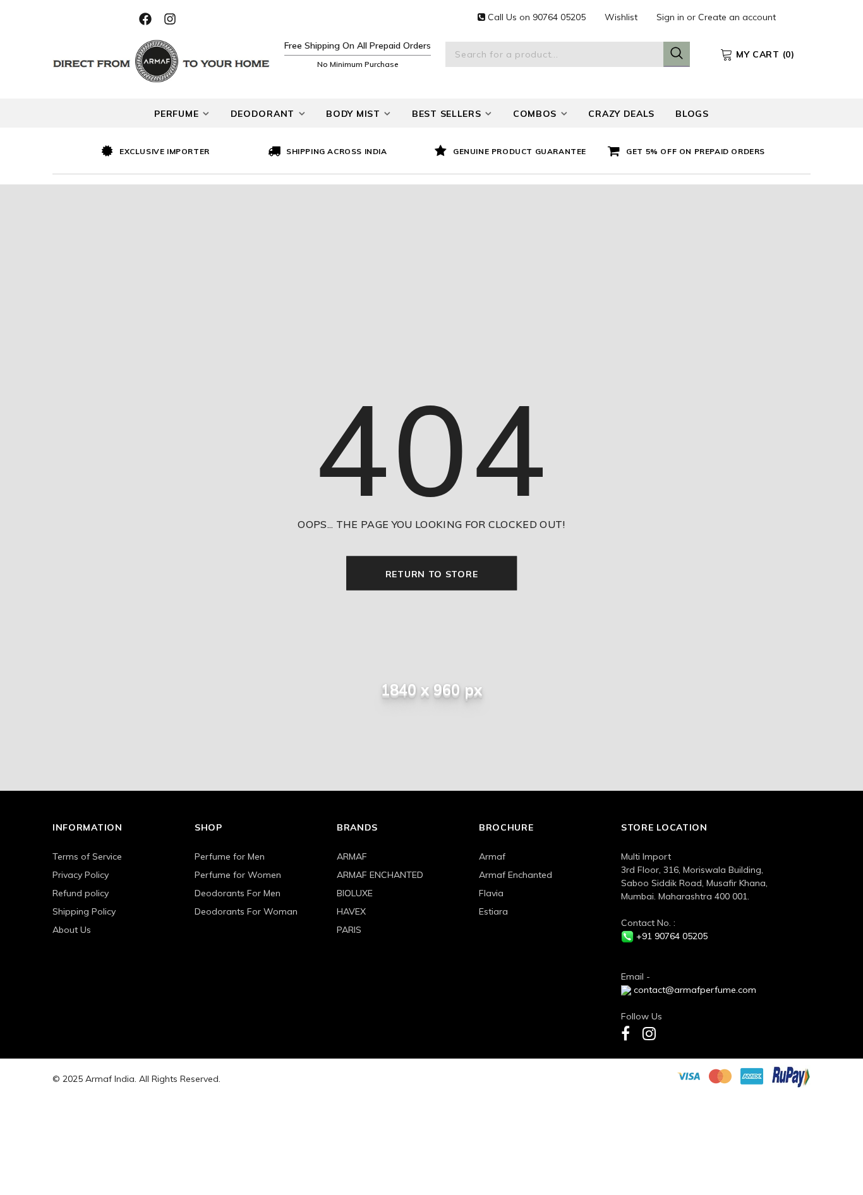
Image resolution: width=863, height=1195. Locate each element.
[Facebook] (625, 1033)
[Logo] (161, 60)
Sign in (671, 17)
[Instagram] (649, 1033)
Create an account (737, 17)
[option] (181, 152)
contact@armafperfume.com (695, 989)
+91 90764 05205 (672, 936)
